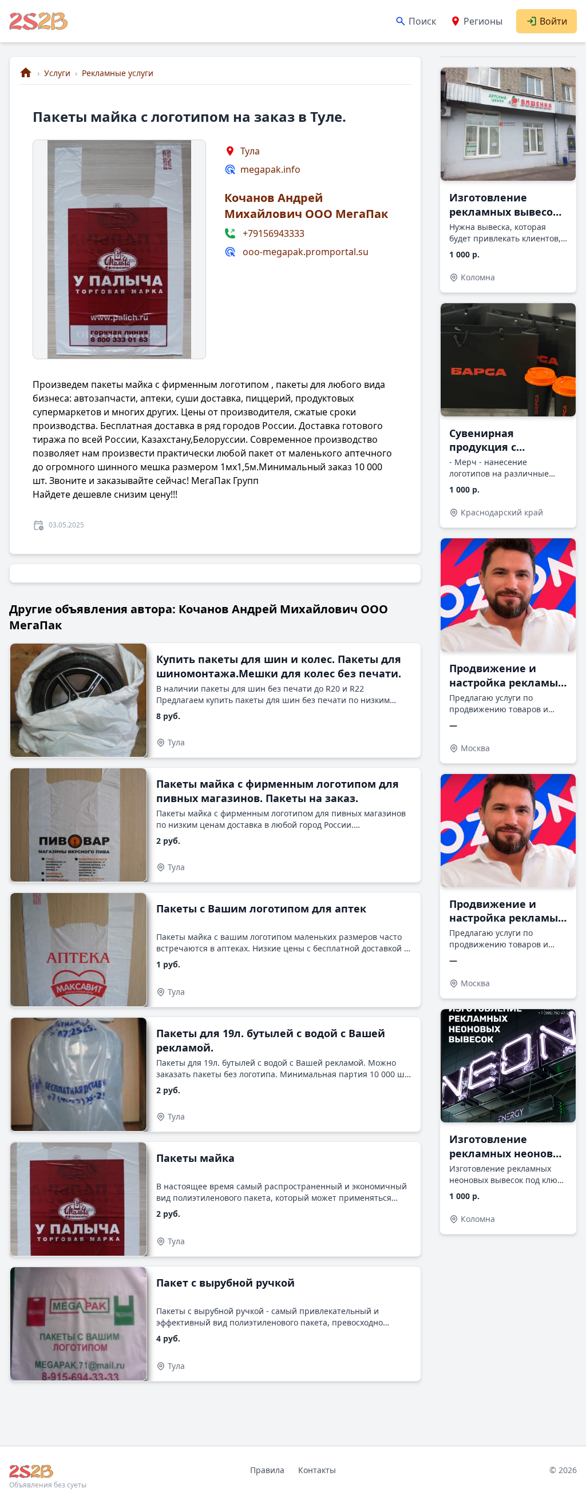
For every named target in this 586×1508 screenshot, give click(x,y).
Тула (250, 151)
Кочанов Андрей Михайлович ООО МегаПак (306, 205)
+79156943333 (273, 233)
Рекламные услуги (117, 73)
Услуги (57, 73)
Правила (267, 1470)
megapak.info (270, 169)
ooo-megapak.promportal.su (306, 251)
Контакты (317, 1470)
